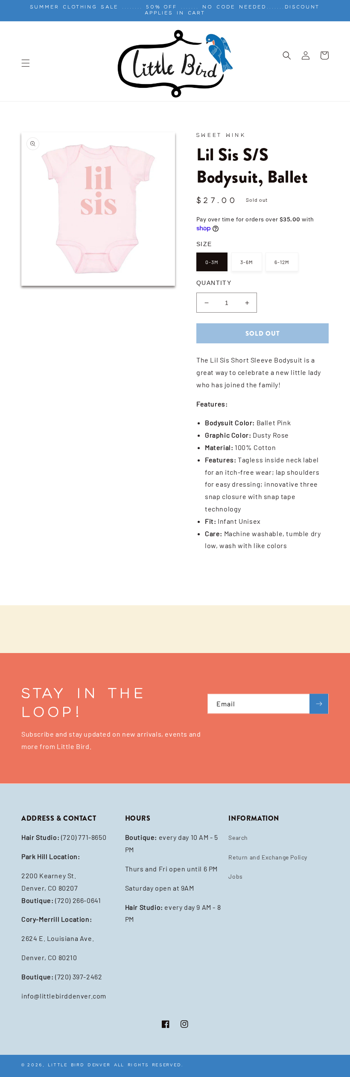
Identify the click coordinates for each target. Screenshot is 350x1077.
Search (238, 837)
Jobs (235, 876)
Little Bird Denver (79, 1065)
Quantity (213, 282)
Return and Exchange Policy (267, 857)
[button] (25, 63)
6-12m (281, 262)
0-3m (212, 262)
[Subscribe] (318, 704)
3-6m (246, 262)
